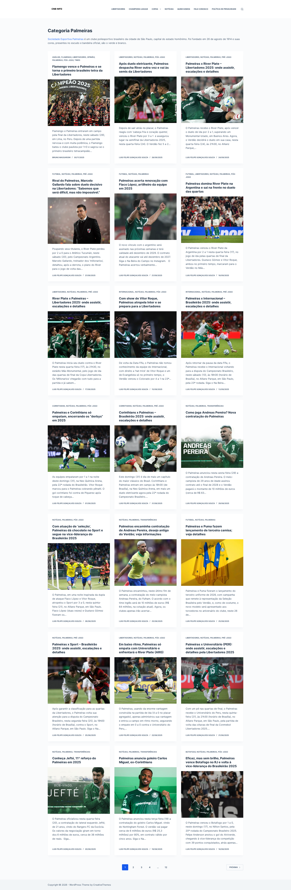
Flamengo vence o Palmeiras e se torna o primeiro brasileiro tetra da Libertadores (77, 70)
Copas (155, 9)
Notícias (169, 9)
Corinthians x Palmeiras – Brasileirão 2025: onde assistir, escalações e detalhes (142, 416)
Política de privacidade (224, 9)
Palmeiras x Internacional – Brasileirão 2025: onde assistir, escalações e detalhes (208, 302)
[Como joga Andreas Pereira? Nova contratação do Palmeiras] (212, 444)
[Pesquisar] (242, 9)
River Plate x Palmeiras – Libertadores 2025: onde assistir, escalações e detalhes (76, 302)
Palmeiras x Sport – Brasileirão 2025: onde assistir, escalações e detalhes (77, 648)
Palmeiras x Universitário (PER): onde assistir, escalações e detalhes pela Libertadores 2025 (210, 648)
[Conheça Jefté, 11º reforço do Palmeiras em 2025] (79, 790)
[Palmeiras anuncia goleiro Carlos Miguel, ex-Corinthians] (145, 790)
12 (166, 867)
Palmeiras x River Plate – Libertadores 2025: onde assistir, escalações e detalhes (210, 67)
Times (77, 60)
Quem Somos (183, 9)
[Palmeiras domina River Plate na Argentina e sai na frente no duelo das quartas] (212, 219)
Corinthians (58, 406)
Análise (56, 57)
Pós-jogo (69, 60)
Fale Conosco (201, 9)
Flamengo (66, 57)
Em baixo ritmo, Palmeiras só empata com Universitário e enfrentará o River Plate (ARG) (141, 648)
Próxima (233, 867)
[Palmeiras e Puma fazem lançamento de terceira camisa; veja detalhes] (212, 562)
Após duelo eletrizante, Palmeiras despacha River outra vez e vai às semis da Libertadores (144, 67)
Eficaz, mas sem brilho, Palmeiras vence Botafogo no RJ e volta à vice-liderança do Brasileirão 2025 (211, 762)
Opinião (91, 57)
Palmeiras (57, 60)
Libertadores (118, 9)
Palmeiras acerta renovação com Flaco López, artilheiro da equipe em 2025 (143, 184)
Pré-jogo (226, 57)
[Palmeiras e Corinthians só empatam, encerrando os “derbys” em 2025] (79, 448)
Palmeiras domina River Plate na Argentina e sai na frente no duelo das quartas (210, 187)
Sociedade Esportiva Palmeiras (66, 39)
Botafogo (191, 752)
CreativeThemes (102, 884)
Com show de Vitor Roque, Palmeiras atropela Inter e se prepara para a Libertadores (140, 302)
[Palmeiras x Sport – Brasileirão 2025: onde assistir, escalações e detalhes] (79, 680)
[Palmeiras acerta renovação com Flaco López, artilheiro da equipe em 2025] (145, 216)
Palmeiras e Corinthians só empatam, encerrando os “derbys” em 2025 (77, 416)
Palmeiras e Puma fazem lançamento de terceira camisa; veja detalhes (209, 530)
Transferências (215, 406)
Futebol (56, 174)
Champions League (138, 9)
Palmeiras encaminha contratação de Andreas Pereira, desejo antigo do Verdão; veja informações (144, 530)
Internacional (126, 292)
